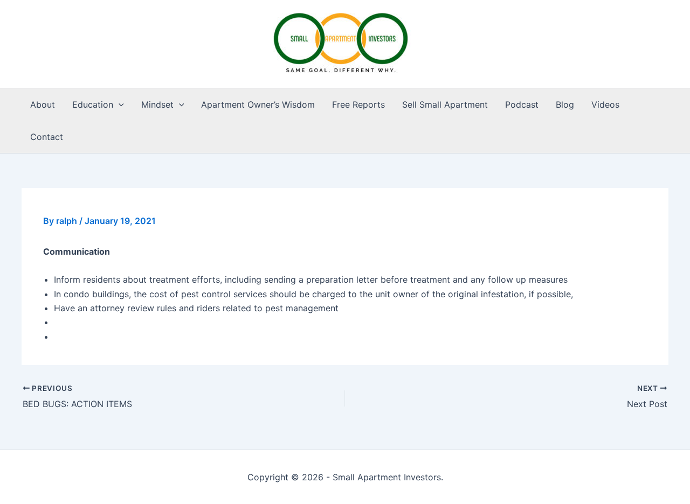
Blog (565, 104)
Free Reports (358, 104)
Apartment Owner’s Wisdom (258, 104)
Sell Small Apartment (445, 104)
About (42, 104)
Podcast (522, 104)
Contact (46, 136)
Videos (605, 104)
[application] (118, 104)
